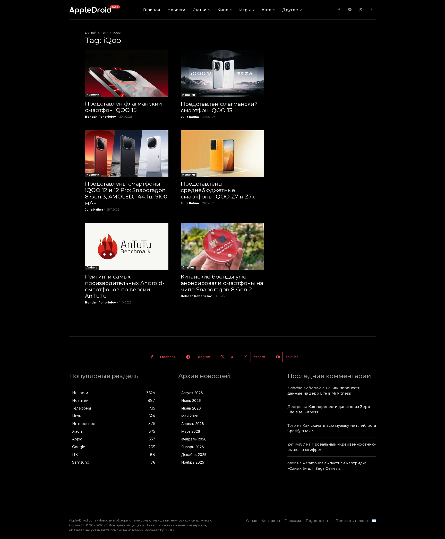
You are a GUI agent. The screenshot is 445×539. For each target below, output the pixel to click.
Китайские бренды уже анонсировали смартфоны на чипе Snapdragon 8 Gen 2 (222, 283)
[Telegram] (350, 9)
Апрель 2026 (192, 423)
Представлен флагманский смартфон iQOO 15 (123, 106)
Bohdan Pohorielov (100, 116)
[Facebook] (339, 9)
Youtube (292, 356)
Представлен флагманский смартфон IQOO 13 (219, 107)
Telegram (203, 356)
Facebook (167, 356)
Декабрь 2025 (194, 454)
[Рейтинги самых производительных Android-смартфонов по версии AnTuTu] (126, 246)
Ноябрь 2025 (192, 462)
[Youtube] (278, 357)
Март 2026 (190, 431)
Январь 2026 (192, 447)
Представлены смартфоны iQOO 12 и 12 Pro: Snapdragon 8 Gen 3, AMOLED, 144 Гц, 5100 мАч (126, 193)
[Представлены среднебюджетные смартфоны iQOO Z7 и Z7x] (222, 153)
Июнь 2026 (191, 408)
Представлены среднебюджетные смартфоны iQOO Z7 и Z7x (218, 190)
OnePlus (188, 267)
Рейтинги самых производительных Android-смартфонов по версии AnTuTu (125, 286)
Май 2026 (189, 416)
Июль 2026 (191, 400)
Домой (90, 32)
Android (92, 267)
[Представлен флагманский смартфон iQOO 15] (126, 73)
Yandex (259, 356)
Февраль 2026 (194, 439)
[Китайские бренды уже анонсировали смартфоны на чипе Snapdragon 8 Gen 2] (222, 246)
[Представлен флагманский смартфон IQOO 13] (222, 73)
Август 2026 (192, 392)
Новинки (93, 94)
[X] (361, 9)
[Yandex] (371, 9)
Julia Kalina (190, 117)
